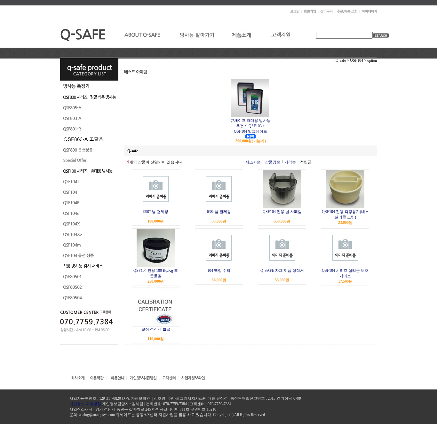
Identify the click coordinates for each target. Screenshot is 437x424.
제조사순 (253, 162)
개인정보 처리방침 (85, 404)
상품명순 (272, 162)
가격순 (290, 162)
